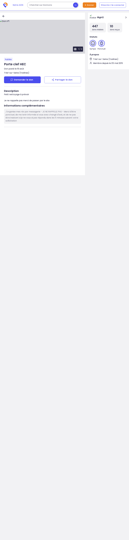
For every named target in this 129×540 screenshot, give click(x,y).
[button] (42, 37)
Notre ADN (18, 5)
